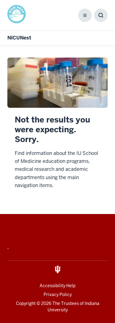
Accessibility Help (57, 285)
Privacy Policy (58, 294)
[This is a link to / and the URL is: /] (17, 14)
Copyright (26, 303)
